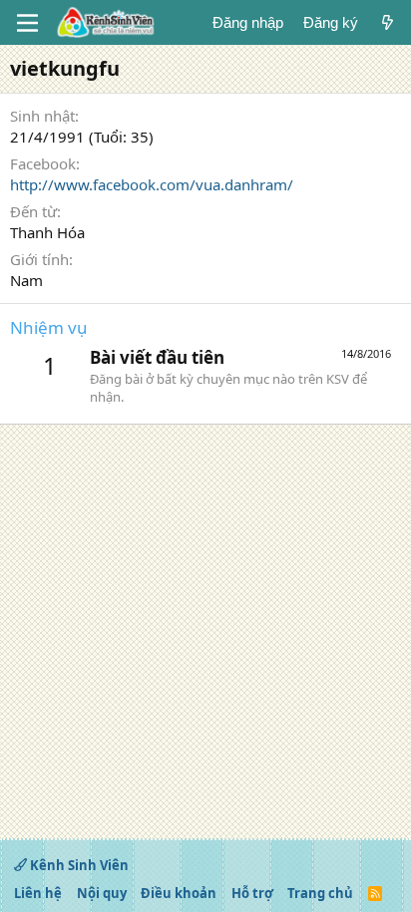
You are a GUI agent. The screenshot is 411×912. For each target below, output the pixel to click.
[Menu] (27, 23)
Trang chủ (320, 893)
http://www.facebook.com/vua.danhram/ (151, 184)
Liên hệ (38, 893)
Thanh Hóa (47, 232)
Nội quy (102, 893)
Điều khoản (178, 893)
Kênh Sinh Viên (78, 865)
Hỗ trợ (252, 893)
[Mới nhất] (387, 22)
